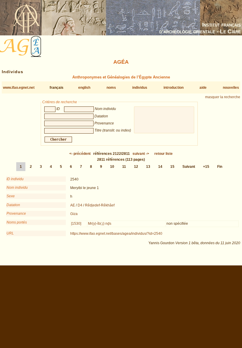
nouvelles (231, 88)
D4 (80, 205)
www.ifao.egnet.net (19, 88)
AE (72, 205)
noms (111, 88)
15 (172, 167)
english (84, 88)
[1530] (76, 223)
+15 (206, 167)
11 (124, 167)
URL (10, 233)
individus (139, 88)
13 (148, 167)
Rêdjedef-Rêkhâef (100, 205)
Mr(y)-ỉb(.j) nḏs (99, 223)
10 (112, 167)
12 (136, 167)
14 (160, 167)
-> (141, 154)
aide (203, 88)
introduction (173, 88)
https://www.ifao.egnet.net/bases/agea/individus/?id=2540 (116, 234)
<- (80, 154)
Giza (74, 214)
